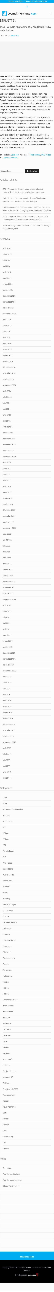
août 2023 (7, 462)
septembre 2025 (9, 314)
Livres (5, 1041)
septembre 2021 (9, 599)
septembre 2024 (9, 385)
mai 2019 (6, 766)
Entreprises (7, 970)
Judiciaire (7, 1024)
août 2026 (7, 248)
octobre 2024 (8, 379)
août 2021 (7, 605)
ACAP (5, 803)
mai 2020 (6, 695)
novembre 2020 (9, 659)
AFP (4, 827)
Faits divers (7, 976)
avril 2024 (7, 415)
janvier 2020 (8, 718)
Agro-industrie (8, 851)
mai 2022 (6, 552)
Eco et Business (9, 940)
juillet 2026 (7, 254)
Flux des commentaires (12, 1180)
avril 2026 (7, 272)
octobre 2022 (8, 522)
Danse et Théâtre (10, 922)
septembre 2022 (9, 528)
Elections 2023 (9, 958)
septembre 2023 (9, 457)
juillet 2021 (7, 611)
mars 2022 (7, 564)
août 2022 (7, 534)
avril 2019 (7, 772)
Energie (6, 964)
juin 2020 (6, 689)
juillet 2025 (7, 326)
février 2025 (7, 355)
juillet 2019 (7, 754)
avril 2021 (7, 629)
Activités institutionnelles (13, 809)
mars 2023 (7, 492)
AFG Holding (8, 821)
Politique (6, 1083)
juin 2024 (6, 403)
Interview (6, 1018)
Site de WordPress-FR (11, 1186)
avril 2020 (7, 700)
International (8, 1012)
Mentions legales (27, 1257)
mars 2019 (7, 778)
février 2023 (7, 498)
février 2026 (7, 284)
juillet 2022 (7, 540)
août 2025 (7, 320)
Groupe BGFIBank (10, 1000)
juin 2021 (6, 617)
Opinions (6, 1065)
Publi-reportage (9, 1095)
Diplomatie (7, 928)
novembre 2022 (9, 516)
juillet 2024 (7, 397)
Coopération (8, 910)
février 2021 (7, 641)
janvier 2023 (8, 504)
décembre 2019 (9, 724)
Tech (5, 1143)
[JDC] (19, 13)
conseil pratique (9, 905)
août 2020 (7, 677)
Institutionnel (8, 1006)
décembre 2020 (9, 653)
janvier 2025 (8, 361)
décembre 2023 (9, 439)
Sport (5, 1131)
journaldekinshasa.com (32, 1267)
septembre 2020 (9, 671)
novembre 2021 (9, 587)
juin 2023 (6, 474)
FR (27, 7)
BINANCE (6, 887)
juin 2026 (6, 260)
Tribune (6, 1148)
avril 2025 (7, 343)
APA (4, 857)
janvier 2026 (8, 290)
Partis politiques (9, 1071)
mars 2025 (7, 349)
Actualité (6, 815)
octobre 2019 (8, 736)
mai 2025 (6, 338)
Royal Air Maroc (9, 1107)
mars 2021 (7, 635)
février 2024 (7, 427)
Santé (5, 1113)
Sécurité (6, 1119)
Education (7, 952)
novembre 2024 (9, 373)
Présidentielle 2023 (10, 1089)
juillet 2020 (7, 683)
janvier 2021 (8, 647)
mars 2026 (7, 278)
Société (6, 1125)
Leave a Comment (10, 158)
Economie (7, 946)
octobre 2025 (8, 308)
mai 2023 (6, 480)
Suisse (48, 155)
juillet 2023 (7, 468)
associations (8, 869)
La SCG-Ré (7, 1035)
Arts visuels (7, 863)
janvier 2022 (8, 576)
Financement (35, 155)
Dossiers (6, 934)
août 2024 (7, 391)
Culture (6, 916)
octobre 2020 (8, 665)
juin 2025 (6, 332)
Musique (6, 1053)
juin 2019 (6, 760)
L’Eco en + (15, 155)
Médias (6, 1047)
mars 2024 (7, 421)
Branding (6, 899)
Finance (6, 982)
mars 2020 (7, 706)
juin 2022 (6, 546)
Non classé (7, 1059)
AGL (4, 845)
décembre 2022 (9, 510)
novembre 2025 (9, 302)
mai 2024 (6, 409)
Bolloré (5, 893)
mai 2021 (6, 623)
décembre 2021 (9, 581)
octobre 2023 (8, 451)
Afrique (6, 833)
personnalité (8, 1077)
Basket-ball (7, 881)
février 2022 (7, 570)
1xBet (5, 797)
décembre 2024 (9, 367)
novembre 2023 (9, 445)
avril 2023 (7, 486)
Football (6, 988)
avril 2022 (7, 558)
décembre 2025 (9, 296)
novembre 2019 (9, 730)
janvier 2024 (8, 433)
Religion (6, 1101)
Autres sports (8, 875)
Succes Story (8, 1137)
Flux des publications (11, 1174)
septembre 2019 (9, 742)
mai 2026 (6, 266)
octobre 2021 (8, 593)
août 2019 (7, 748)
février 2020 (7, 712)
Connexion (7, 1168)
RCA (43, 155)
